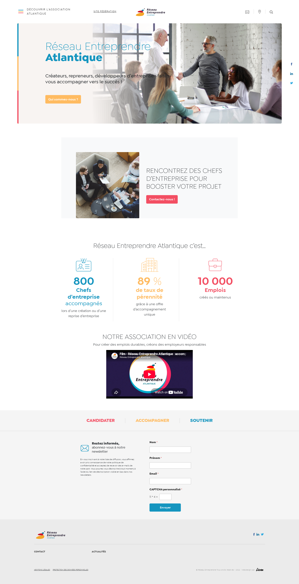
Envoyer (165, 507)
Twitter (291, 84)
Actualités (99, 551)
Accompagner (152, 420)
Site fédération (105, 11)
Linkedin (291, 74)
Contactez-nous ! (162, 199)
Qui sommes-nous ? (63, 99)
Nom (154, 442)
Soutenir (201, 420)
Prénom (156, 458)
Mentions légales (42, 570)
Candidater (101, 420)
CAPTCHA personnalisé (166, 489)
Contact (39, 551)
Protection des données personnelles (70, 570)
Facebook (291, 65)
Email (154, 473)
